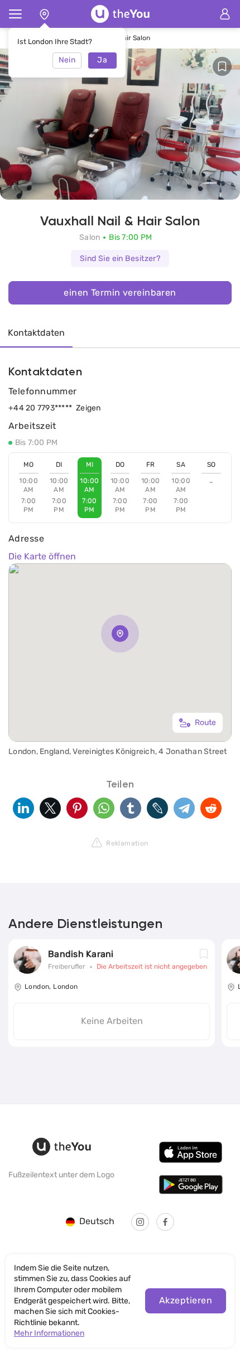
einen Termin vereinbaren (120, 292)
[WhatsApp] (103, 808)
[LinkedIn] (23, 808)
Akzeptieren (185, 1300)
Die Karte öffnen (42, 556)
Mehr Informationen (49, 1333)
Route (205, 722)
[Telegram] (184, 808)
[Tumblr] (130, 808)
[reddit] (211, 808)
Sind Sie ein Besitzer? (120, 258)
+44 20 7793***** (40, 408)
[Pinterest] (77, 808)
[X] (50, 808)
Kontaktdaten (36, 332)
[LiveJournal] (157, 808)
